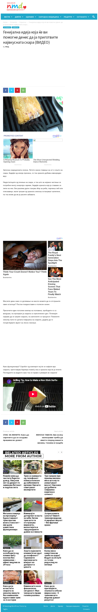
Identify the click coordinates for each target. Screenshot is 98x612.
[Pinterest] (17, 90)
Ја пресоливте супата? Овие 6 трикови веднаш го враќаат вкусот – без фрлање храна (53, 519)
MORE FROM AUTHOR (23, 456)
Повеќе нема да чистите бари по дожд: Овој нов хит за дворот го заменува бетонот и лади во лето (12, 481)
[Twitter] (11, 90)
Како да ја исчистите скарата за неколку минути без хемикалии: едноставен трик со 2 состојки (11, 593)
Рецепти (68, 17)
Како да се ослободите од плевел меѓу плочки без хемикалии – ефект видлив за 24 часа (11, 557)
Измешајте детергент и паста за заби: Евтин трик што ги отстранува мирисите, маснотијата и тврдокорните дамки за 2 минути (33, 522)
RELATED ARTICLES (21, 453)
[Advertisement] (33, 67)
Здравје (30, 17)
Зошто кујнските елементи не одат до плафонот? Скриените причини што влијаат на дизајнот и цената (33, 558)
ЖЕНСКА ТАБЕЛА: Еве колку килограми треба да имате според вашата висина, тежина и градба (49, 438)
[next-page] (61, 452)
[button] (93, 17)
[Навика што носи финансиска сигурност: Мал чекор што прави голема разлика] (33, 577)
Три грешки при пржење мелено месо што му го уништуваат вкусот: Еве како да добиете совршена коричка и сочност (52, 485)
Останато (82, 17)
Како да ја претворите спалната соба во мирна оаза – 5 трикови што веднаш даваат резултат (53, 593)
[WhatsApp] (23, 90)
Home (5, 22)
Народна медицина (49, 17)
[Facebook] (5, 90)
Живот (26, 583)
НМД (7, 47)
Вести (7, 17)
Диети (18, 17)
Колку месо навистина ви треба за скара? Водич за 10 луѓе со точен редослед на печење (52, 557)
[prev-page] (58, 452)
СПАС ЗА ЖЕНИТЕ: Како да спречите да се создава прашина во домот (16, 437)
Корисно (23, 22)
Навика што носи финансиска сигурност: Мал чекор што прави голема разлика (32, 591)
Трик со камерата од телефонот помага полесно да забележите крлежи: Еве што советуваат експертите (32, 482)
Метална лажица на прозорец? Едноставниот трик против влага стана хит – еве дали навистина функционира (11, 521)
